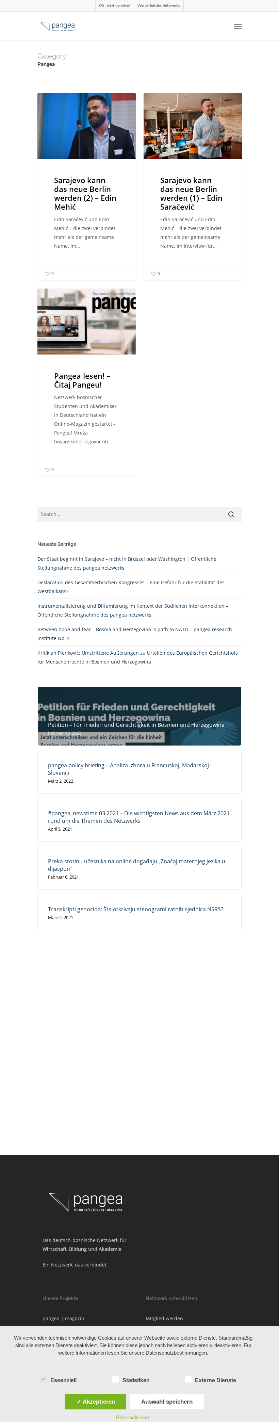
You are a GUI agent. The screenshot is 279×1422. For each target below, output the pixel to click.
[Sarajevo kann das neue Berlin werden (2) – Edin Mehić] (86, 186)
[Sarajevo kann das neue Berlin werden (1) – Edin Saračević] (193, 186)
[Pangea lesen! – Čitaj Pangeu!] (86, 382)
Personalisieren (133, 1417)
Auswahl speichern (167, 1402)
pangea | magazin (63, 1318)
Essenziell (63, 1380)
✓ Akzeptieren (96, 1402)
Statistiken (136, 1380)
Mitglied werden (164, 1318)
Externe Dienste (215, 1380)
